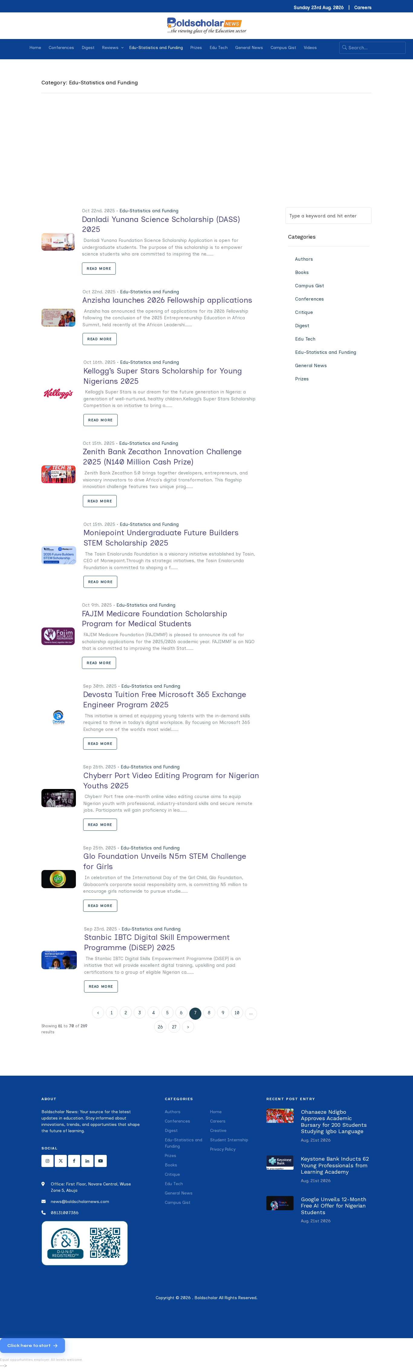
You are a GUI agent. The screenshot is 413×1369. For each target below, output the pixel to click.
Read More (99, 268)
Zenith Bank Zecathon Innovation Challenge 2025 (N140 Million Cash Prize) (162, 457)
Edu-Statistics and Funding (156, 47)
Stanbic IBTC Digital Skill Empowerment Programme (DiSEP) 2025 (157, 942)
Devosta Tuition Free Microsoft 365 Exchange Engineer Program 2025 (164, 699)
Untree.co (254, 1309)
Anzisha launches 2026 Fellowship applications (167, 300)
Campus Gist (283, 47)
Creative (218, 1130)
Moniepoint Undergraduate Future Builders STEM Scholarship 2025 (161, 538)
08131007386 (65, 1212)
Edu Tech (219, 47)
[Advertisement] (206, 162)
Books (302, 272)
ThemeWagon (307, 1309)
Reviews (110, 47)
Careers (363, 7)
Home (35, 47)
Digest (88, 47)
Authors (304, 259)
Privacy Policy (223, 1149)
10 (237, 1012)
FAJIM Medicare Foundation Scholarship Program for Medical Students (154, 619)
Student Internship (229, 1139)
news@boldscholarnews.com (80, 1201)
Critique (304, 312)
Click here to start (28, 1345)
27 (174, 1027)
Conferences (61, 47)
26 (160, 1027)
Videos (310, 47)
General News (249, 47)
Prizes (196, 47)
